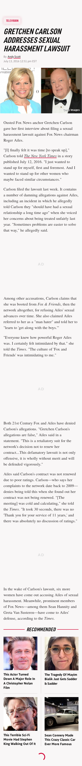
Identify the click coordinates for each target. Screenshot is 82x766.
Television (12, 21)
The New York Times (40, 155)
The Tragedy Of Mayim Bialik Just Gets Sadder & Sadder (61, 679)
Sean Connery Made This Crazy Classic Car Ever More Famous (60, 739)
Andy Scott (14, 56)
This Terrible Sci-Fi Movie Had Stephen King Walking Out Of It (19, 739)
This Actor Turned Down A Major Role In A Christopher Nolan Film (19, 681)
